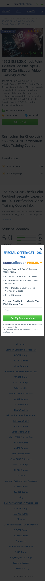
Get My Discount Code (22, 318)
